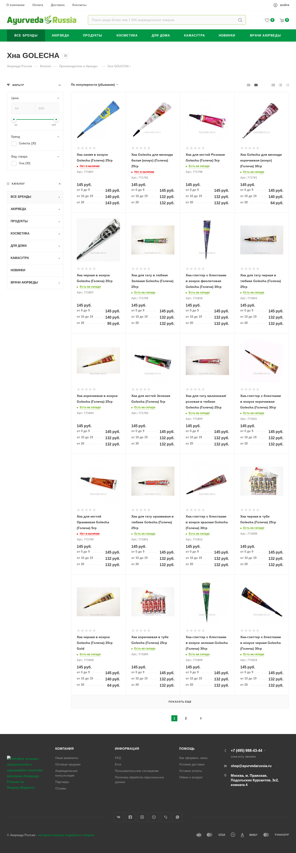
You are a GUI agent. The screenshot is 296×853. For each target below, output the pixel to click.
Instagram (142, 817)
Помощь (187, 748)
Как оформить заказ (193, 758)
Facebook (130, 817)
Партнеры (62, 782)
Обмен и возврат (191, 777)
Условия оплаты (190, 771)
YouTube (154, 817)
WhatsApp (177, 817)
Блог (118, 764)
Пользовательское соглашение (137, 771)
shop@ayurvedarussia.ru (251, 766)
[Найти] (240, 20)
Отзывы (60, 788)
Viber (166, 817)
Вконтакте (118, 817)
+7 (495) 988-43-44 (246, 750)
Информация (127, 748)
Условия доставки (191, 764)
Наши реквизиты (66, 758)
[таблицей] (287, 85)
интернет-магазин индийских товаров (66, 835)
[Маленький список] (248, 85)
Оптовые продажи (67, 764)
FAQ (118, 758)
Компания (64, 748)
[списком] (280, 85)
